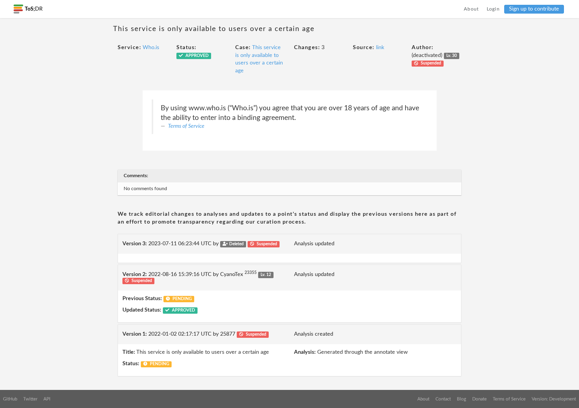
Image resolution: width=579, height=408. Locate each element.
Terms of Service (186, 126)
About (471, 9)
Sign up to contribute (534, 9)
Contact (443, 399)
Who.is (151, 47)
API (46, 399)
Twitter (30, 399)
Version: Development (554, 399)
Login (493, 9)
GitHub (10, 399)
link (380, 47)
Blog (461, 399)
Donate (479, 399)
